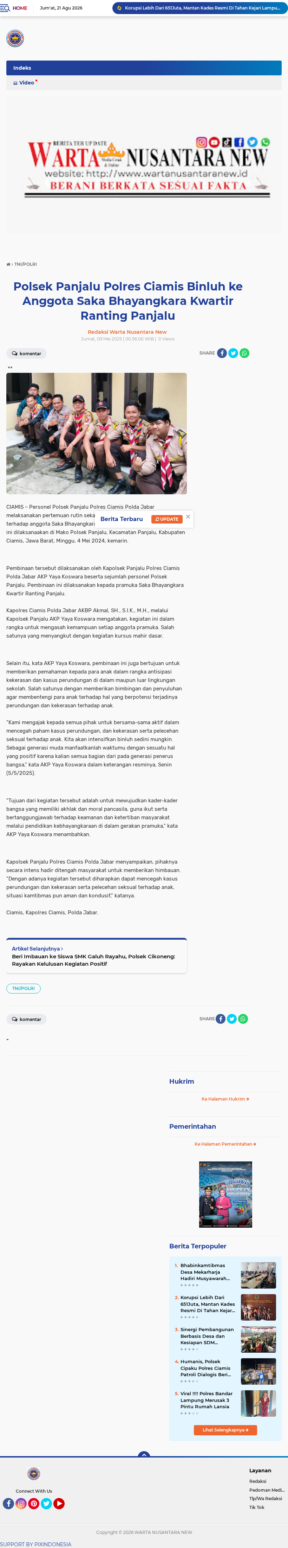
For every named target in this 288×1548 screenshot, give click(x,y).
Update (168, 519)
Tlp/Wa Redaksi (265, 1498)
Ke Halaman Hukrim (224, 1099)
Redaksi (257, 1481)
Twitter (49, 1512)
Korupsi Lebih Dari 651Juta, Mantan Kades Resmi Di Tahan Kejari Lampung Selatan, (208, 1304)
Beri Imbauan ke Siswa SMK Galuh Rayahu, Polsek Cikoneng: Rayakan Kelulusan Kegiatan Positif (93, 960)
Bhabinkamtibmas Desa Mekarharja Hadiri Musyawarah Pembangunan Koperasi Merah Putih (206, 1271)
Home (20, 8)
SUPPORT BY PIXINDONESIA (35, 1544)
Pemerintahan (192, 1126)
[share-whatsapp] (244, 353)
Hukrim (181, 1081)
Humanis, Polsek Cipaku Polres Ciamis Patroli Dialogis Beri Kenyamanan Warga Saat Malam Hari (205, 1368)
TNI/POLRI (23, 988)
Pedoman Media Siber (268, 1490)
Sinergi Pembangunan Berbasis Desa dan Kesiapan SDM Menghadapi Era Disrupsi (207, 1336)
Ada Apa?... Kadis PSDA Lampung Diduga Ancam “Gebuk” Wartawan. (198, 8)
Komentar (30, 353)
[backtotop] (144, 1457)
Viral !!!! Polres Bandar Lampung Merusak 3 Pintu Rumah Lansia (207, 1400)
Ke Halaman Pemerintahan (224, 1144)
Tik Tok (256, 1507)
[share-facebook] (222, 353)
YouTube (63, 1512)
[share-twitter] (233, 353)
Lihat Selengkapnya (224, 1430)
